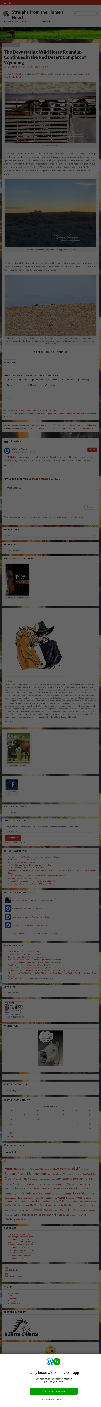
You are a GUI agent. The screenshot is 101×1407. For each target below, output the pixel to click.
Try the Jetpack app (53, 1391)
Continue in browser (53, 1399)
